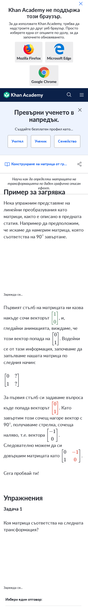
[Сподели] (79, 164)
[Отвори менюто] (81, 95)
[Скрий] (80, 3)
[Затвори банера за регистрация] (79, 109)
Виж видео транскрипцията (45, 294)
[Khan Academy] (21, 95)
